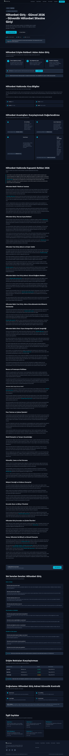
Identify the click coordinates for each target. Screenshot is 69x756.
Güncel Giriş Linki (12, 32)
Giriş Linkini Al (57, 567)
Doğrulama (55, 1)
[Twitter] (7, 750)
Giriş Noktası (33, 1)
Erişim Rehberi (39, 1)
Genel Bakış (44, 1)
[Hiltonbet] (7, 2)
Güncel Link (62, 1)
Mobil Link (40, 70)
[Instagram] (9, 750)
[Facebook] (12, 750)
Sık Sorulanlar (50, 1)
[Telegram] (15, 750)
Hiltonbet (8, 8)
